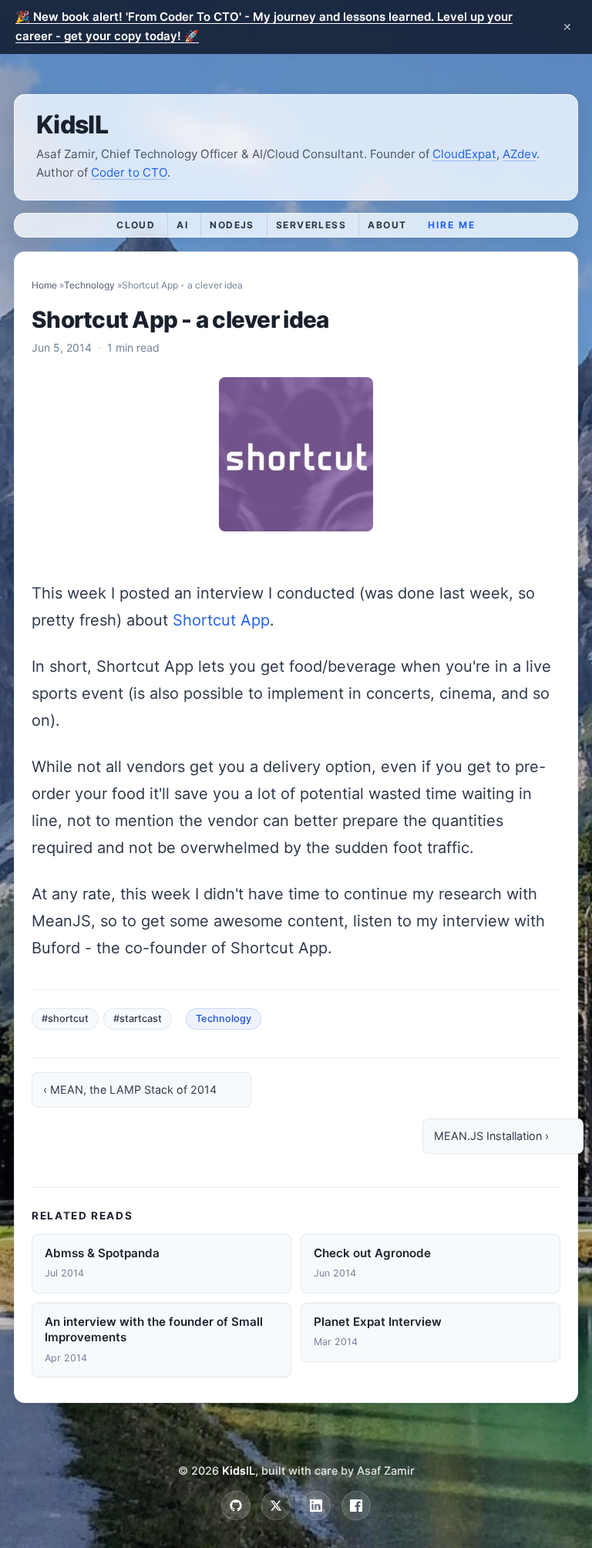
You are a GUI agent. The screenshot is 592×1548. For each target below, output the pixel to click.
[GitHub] (236, 1505)
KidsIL (72, 125)
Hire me (451, 225)
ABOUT (387, 225)
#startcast (137, 1018)
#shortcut (65, 1018)
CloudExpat (464, 154)
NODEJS (232, 225)
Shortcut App (221, 620)
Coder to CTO (129, 172)
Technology (89, 285)
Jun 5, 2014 (62, 347)
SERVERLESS (311, 225)
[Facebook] (356, 1505)
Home (44, 285)
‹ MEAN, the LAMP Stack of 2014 (130, 1089)
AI (182, 225)
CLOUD (135, 225)
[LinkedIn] (316, 1505)
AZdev (519, 154)
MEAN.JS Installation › (491, 1135)
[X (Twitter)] (276, 1505)
